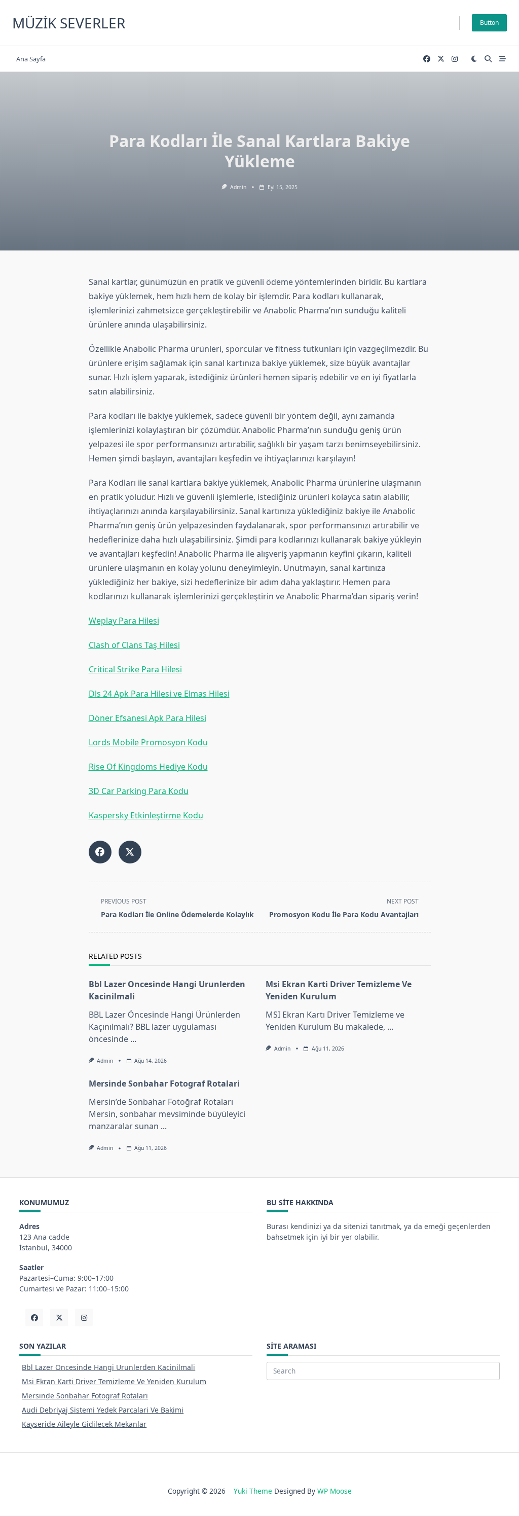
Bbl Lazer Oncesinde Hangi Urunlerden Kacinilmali (108, 1367)
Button (489, 22)
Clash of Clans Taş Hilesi (134, 645)
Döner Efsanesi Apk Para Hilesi (147, 718)
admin (238, 187)
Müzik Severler (68, 22)
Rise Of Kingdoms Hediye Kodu (148, 766)
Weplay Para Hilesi (124, 620)
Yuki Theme (253, 1491)
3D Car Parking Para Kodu (139, 791)
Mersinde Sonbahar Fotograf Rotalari (164, 1083)
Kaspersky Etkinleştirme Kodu (146, 815)
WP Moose (334, 1491)
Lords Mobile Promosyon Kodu (148, 742)
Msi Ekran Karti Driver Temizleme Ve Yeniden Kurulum (114, 1381)
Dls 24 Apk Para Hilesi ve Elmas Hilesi (159, 693)
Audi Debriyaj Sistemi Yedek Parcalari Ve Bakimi (102, 1410)
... (133, 1038)
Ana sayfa (31, 58)
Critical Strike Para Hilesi (135, 669)
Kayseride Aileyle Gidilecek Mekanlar (84, 1424)
